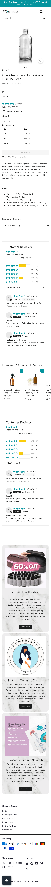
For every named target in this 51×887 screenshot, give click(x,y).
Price (4, 92)
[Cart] (41, 11)
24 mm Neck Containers (31, 365)
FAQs (4, 811)
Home (4, 70)
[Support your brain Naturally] (25, 736)
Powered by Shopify (32, 881)
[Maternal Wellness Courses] (25, 656)
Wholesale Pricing (11, 225)
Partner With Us (9, 826)
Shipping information (12, 219)
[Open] (6, 880)
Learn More (29, 5)
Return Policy (8, 822)
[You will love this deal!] (25, 568)
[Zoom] (40, 60)
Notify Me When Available (14, 157)
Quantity (6, 116)
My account (7, 829)
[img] (19, 296)
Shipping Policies (9, 815)
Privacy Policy (8, 818)
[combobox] (25, 18)
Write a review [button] (25, 257)
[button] (8, 104)
